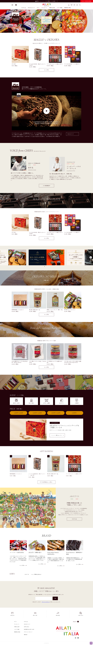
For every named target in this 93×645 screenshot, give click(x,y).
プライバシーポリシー (46, 601)
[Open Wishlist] (71, 5)
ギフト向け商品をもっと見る (46, 482)
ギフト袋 (13, 64)
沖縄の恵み (46, 28)
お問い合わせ (26, 626)
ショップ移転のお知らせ (36, 574)
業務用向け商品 (17, 631)
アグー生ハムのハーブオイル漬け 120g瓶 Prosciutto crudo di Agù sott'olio (72, 362)
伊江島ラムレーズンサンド (69, 309)
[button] (80, 5)
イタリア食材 (77, 28)
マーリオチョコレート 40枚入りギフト (55, 64)
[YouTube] (16, 5)
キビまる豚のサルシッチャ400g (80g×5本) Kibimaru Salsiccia (20, 362)
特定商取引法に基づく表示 (29, 629)
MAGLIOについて (72, 134)
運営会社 (25, 634)
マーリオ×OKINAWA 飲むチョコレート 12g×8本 (37, 64)
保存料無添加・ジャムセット (18, 309)
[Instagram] (12, 5)
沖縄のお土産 (16, 626)
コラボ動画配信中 (48, 185)
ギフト (15, 621)
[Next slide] (90, 257)
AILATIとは (76, 519)
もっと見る (48, 69)
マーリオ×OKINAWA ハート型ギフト (72, 64)
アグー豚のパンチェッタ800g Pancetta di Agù (37, 362)
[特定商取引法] (77, 5)
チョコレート (16, 624)
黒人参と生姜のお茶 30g (34, 309)
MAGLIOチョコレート (15, 28)
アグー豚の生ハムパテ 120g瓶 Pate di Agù (54, 362)
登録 (55, 598)
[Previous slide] (2, 257)
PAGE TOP (75, 621)
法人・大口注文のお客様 (87, 1)
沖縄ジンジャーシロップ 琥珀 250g (55, 309)
